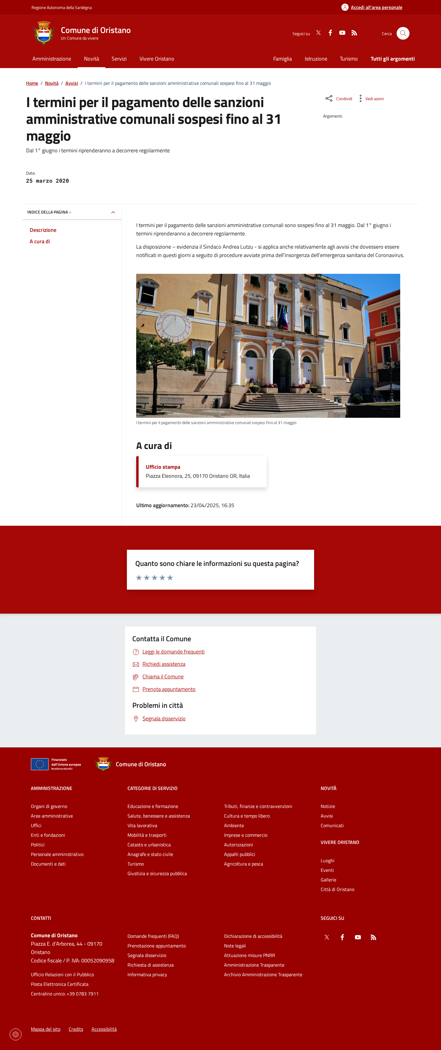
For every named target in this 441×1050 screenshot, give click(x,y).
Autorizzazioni (238, 844)
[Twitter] (316, 33)
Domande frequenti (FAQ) (153, 936)
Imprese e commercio (245, 835)
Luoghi (327, 860)
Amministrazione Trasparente (254, 964)
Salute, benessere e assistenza (159, 815)
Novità (51, 83)
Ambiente (234, 825)
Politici (38, 844)
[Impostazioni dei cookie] (16, 1034)
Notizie (328, 806)
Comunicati (332, 825)
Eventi (327, 870)
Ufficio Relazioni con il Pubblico (62, 974)
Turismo (349, 59)
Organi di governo (49, 806)
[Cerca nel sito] (403, 33)
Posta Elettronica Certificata (59, 984)
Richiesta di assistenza (151, 964)
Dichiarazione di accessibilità (253, 936)
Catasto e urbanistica (149, 844)
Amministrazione (51, 788)
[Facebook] (328, 33)
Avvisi (71, 83)
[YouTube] (340, 33)
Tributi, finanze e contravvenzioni (258, 806)
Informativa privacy (147, 974)
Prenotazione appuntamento (157, 945)
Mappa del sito (45, 1029)
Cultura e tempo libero (247, 815)
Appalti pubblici (239, 854)
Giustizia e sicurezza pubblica (157, 873)
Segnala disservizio (147, 955)
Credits (76, 1029)
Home (32, 83)
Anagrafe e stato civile (150, 854)
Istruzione (316, 59)
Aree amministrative (52, 815)
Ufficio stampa (163, 467)
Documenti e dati (48, 863)
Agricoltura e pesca (243, 863)
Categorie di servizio (153, 788)
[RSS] (352, 33)
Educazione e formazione (153, 806)
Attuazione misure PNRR (249, 955)
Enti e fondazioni (48, 835)
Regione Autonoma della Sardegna (62, 7)
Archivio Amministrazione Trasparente (263, 974)
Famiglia (282, 59)
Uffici (36, 825)
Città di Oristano (337, 889)
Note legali (235, 945)
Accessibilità (104, 1029)
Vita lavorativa (142, 825)
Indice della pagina (47, 212)
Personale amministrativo (57, 854)
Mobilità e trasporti (147, 835)
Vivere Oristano (340, 842)
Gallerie (328, 879)
